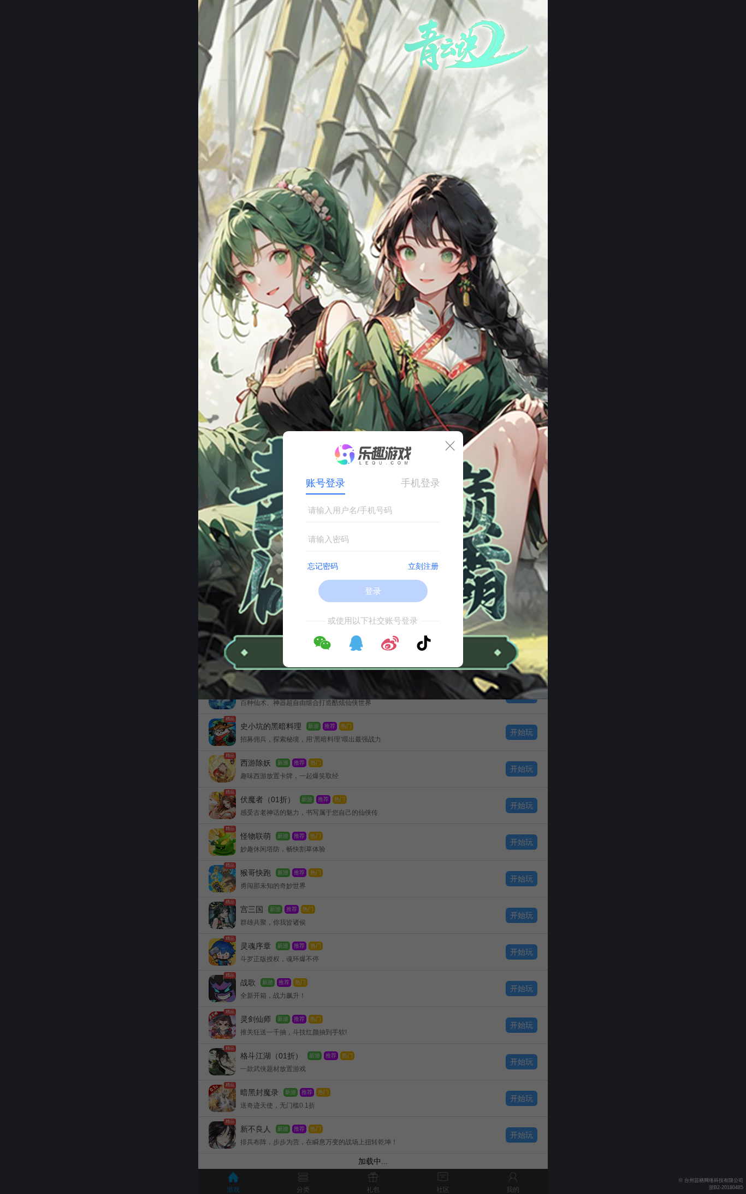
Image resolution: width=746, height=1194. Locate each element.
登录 (373, 591)
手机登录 (420, 483)
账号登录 (325, 483)
